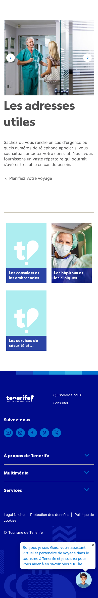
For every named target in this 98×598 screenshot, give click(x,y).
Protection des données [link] (49, 514)
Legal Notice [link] (14, 514)
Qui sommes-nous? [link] (67, 395)
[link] (30, 178)
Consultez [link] (60, 403)
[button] (10, 57)
